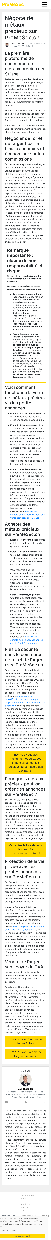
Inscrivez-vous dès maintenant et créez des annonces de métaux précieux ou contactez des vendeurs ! (25, 762)
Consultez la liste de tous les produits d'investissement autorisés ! (25, 849)
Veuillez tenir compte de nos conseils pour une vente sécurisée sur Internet (27, 514)
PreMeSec (13, 4)
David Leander (17, 43)
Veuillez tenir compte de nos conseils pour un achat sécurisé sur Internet (26, 639)
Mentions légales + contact (25, 1207)
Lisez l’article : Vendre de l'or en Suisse (25, 1041)
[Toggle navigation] (45, 4)
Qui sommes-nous (27, 1197)
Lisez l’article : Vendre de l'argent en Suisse (25, 1054)
